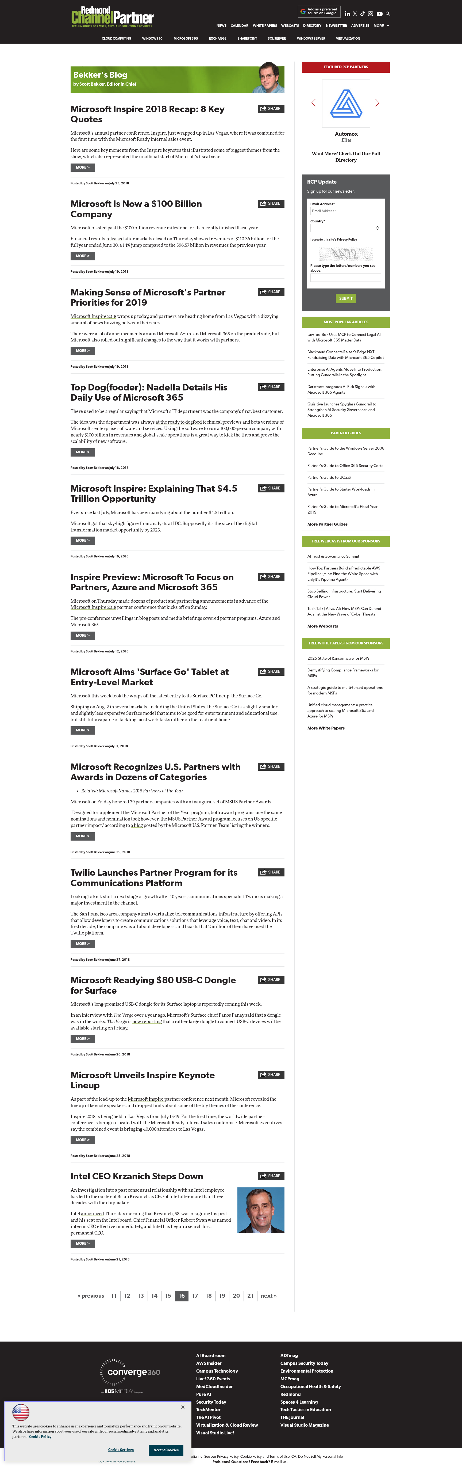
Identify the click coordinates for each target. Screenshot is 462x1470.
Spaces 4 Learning (299, 1402)
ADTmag (289, 1356)
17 (195, 1296)
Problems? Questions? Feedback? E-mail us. (250, 1462)
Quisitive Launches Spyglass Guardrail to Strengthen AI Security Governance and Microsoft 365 (341, 410)
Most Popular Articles (346, 322)
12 (127, 1296)
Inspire (158, 133)
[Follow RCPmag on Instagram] (370, 15)
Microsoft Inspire (146, 1099)
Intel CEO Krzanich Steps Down (137, 1177)
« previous (90, 1296)
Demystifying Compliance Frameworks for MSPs (343, 673)
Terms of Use (280, 1457)
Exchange (217, 38)
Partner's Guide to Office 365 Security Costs (345, 466)
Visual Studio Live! (215, 1433)
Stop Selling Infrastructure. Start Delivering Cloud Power (344, 594)
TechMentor (208, 1410)
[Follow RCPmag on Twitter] (355, 14)
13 (141, 1296)
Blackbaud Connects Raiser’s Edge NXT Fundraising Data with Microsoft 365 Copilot (345, 355)
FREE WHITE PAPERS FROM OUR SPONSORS (346, 643)
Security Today (211, 1402)
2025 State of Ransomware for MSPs (338, 659)
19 (222, 1296)
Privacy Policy (347, 239)
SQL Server (277, 38)
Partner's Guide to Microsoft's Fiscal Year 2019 (342, 510)
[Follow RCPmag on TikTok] (362, 15)
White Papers (265, 26)
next (377, 103)
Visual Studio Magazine (304, 1425)
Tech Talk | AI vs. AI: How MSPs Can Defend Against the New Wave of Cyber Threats (344, 612)
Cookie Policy (251, 1457)
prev (313, 103)
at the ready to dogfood (179, 422)
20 (236, 1296)
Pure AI (203, 1394)
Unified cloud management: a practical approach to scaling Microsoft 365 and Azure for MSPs (340, 711)
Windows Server (311, 38)
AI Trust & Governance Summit (333, 557)
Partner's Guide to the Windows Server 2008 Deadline (345, 451)
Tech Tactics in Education (305, 1410)
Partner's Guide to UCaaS (329, 478)
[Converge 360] (130, 1373)
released (115, 239)
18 (209, 1296)
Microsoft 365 (186, 38)
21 (250, 1296)
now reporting (147, 1021)
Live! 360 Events (213, 1379)
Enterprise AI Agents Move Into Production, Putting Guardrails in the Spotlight (345, 372)
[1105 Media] (122, 1392)
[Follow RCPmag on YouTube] (380, 14)
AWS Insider (209, 1363)
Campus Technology (217, 1371)
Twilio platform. (87, 933)
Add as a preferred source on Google (322, 11)
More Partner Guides (327, 524)
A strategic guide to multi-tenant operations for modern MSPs (345, 691)
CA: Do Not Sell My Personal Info (317, 1457)
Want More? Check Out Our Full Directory (346, 156)
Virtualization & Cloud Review (227, 1425)
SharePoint (247, 38)
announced (92, 1213)
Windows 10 (152, 38)
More (379, 26)
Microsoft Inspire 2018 (93, 316)
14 (154, 1296)
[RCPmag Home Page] (112, 18)
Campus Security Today (304, 1363)
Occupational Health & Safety (310, 1387)
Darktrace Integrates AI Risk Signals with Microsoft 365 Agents (341, 390)
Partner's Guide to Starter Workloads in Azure (341, 492)
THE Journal (292, 1417)
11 (114, 1296)
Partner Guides (346, 433)
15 (168, 1296)
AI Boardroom (211, 1356)
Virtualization (348, 38)
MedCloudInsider (214, 1387)
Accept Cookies (166, 1450)
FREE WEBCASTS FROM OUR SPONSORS (346, 542)
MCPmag (289, 1379)
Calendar (239, 26)
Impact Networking (346, 126)
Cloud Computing (116, 38)
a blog (137, 825)
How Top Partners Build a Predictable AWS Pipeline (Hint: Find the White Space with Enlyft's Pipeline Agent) (343, 574)
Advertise (360, 26)
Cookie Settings (121, 1450)
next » (269, 1296)
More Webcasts (322, 626)
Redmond (290, 1394)
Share (274, 109)
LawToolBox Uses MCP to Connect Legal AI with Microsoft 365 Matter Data (344, 338)
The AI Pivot (208, 1417)
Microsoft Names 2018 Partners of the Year (141, 791)
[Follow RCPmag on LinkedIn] (347, 15)
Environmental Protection (306, 1371)
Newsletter (336, 26)
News (221, 26)
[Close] (183, 1407)
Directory (312, 26)
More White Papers (326, 728)
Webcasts (290, 26)
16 (182, 1296)
